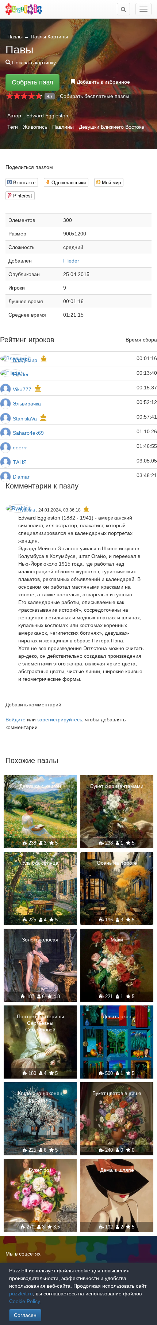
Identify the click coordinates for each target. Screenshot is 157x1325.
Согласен (25, 1315)
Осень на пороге (117, 863)
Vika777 (22, 389)
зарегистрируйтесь (59, 719)
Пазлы (15, 36)
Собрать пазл (32, 82)
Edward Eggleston (47, 115)
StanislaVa (25, 419)
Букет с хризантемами (116, 786)
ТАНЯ (20, 462)
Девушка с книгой (40, 786)
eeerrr (20, 447)
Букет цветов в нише (116, 1093)
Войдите (15, 719)
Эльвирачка (27, 404)
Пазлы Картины (49, 36)
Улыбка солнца (40, 863)
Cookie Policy (24, 1301)
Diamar (21, 477)
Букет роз (40, 1170)
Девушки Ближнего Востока (111, 127)
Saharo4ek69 (28, 433)
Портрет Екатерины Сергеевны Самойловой (40, 1023)
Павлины (63, 127)
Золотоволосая (40, 940)
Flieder (71, 261)
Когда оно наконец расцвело (40, 1096)
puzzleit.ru (21, 1293)
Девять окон (117, 1016)
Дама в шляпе (117, 1170)
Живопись (35, 127)
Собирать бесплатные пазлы (94, 96)
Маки (117, 940)
